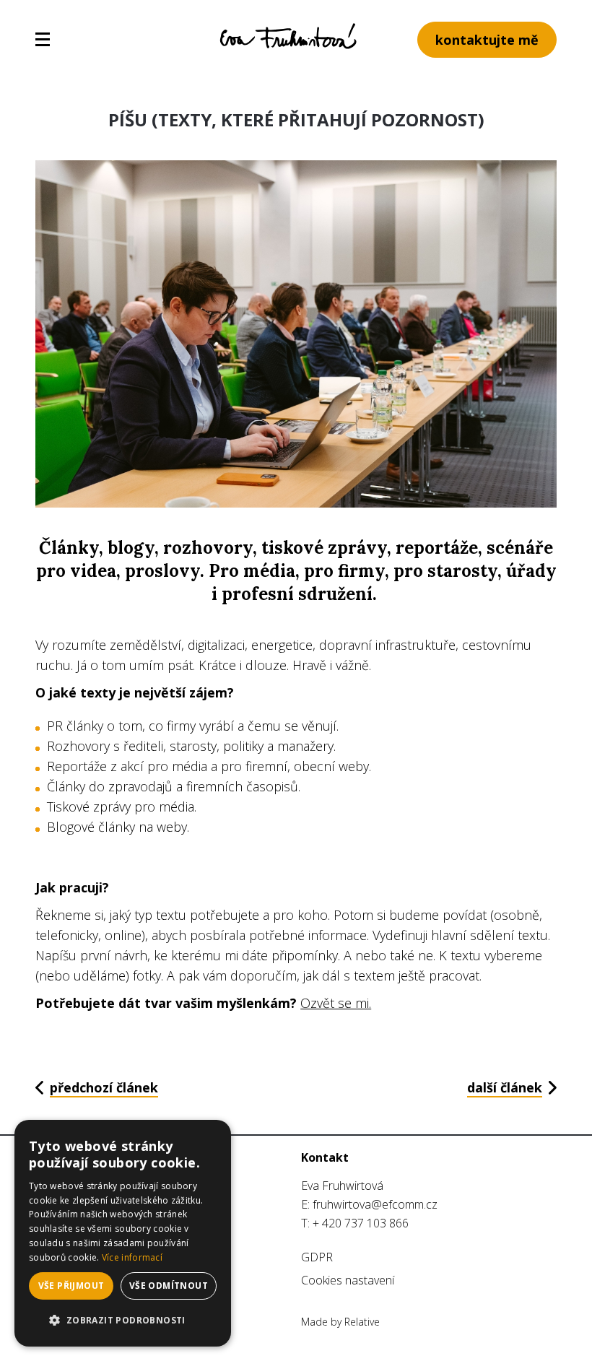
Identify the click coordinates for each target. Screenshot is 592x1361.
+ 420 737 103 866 (361, 1223)
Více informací (132, 1257)
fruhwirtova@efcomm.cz (375, 1204)
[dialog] (122, 1233)
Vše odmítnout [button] (168, 1285)
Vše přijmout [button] (71, 1285)
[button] (123, 1320)
